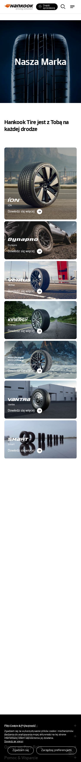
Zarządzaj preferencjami (56, 750)
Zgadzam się (21, 750)
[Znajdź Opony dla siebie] (63, 6)
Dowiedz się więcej (13, 741)
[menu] (72, 6)
